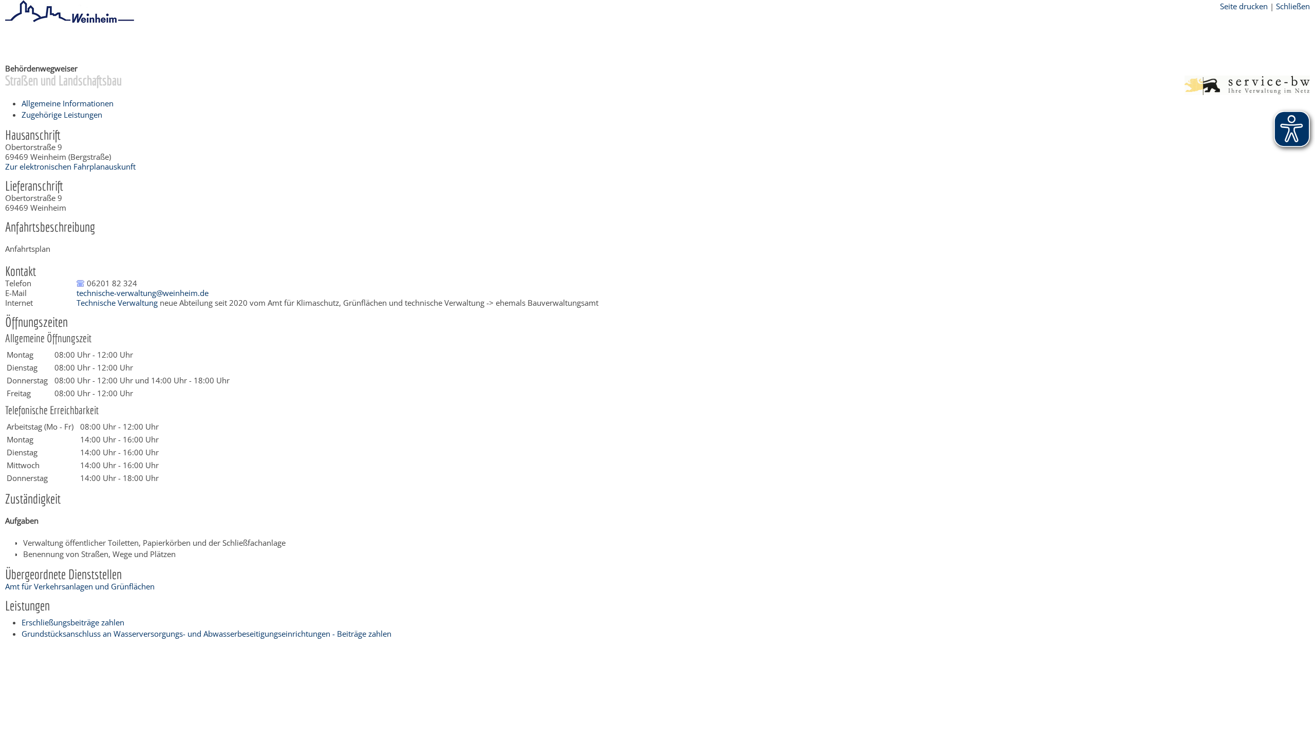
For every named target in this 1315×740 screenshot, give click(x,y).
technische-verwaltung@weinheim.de (143, 293)
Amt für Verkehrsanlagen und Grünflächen (80, 586)
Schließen (1293, 6)
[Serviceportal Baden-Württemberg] (1247, 92)
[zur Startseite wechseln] (69, 21)
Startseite (21, 43)
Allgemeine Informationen (68, 103)
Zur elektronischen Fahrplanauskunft (70, 166)
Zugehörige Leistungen (62, 114)
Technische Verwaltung (117, 303)
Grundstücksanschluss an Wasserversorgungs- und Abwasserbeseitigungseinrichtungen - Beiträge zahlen (206, 633)
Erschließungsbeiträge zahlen (73, 622)
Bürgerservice (69, 43)
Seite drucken (1244, 6)
